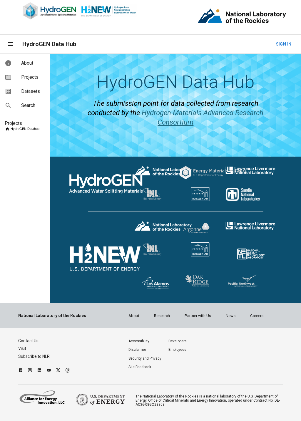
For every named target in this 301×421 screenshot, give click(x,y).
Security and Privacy (144, 358)
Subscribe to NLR (34, 356)
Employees (177, 350)
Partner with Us (198, 315)
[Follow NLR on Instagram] (30, 371)
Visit (22, 348)
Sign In (284, 44)
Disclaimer (137, 350)
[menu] (11, 44)
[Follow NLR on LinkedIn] (39, 371)
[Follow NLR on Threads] (67, 371)
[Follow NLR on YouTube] (48, 371)
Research (162, 315)
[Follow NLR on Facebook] (20, 371)
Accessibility (138, 341)
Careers (256, 315)
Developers (177, 341)
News (230, 315)
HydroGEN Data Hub (49, 44)
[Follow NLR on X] (58, 371)
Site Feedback (139, 367)
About (133, 315)
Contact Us (28, 340)
